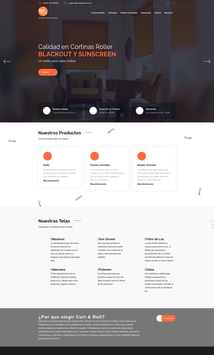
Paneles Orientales (128, 13)
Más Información (145, 184)
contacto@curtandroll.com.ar (80, 3)
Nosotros (168, 13)
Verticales (112, 13)
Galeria (157, 13)
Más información (51, 180)
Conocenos (168, 318)
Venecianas (146, 13)
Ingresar (45, 72)
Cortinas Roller (98, 13)
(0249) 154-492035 (50, 3)
